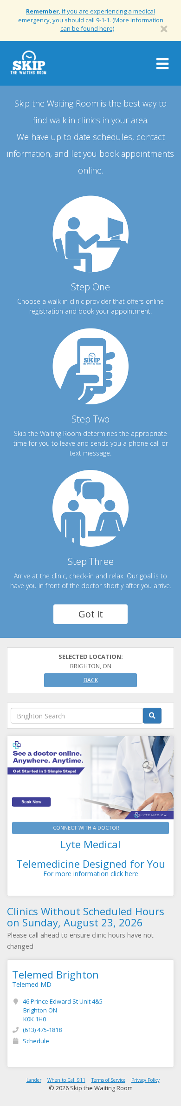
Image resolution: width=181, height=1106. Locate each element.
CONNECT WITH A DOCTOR (86, 827)
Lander (33, 1080)
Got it (90, 614)
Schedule (36, 1041)
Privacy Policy (145, 1080)
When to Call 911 (66, 1080)
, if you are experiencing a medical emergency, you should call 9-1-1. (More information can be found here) (90, 20)
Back (91, 680)
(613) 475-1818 (42, 1030)
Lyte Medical (90, 844)
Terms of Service (108, 1080)
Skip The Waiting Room (28, 65)
